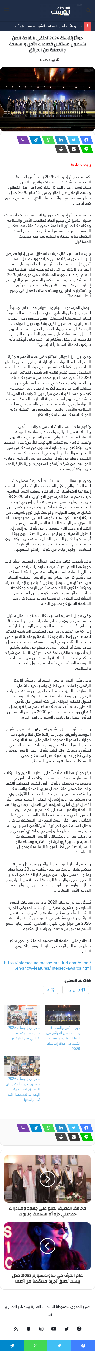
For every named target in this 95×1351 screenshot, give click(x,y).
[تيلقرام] (34, 140)
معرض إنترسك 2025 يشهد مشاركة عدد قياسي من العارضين (24, 1033)
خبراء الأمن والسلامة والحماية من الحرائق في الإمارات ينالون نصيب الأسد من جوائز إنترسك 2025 (63, 1038)
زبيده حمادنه (47, 60)
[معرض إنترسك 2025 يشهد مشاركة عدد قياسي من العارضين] (22, 1015)
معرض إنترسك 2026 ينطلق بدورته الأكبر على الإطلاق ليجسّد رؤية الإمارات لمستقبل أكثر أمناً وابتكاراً (23, 1089)
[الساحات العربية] (61, 11)
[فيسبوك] (85, 140)
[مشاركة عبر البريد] (72, 149)
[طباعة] (59, 149)
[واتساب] (47, 140)
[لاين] (85, 149)
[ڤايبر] (21, 140)
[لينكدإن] (59, 140)
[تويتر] (72, 140)
